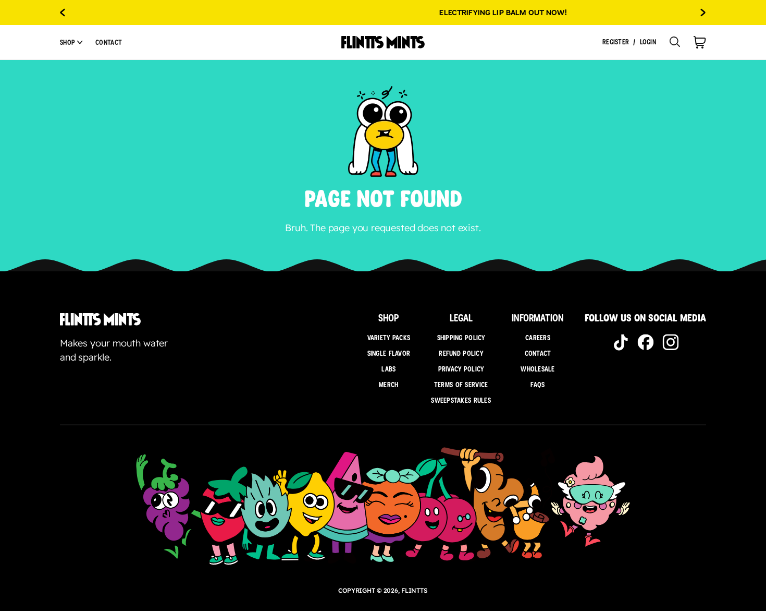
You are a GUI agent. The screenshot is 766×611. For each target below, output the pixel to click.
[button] (71, 42)
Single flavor (389, 353)
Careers (537, 337)
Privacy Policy (461, 369)
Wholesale (538, 369)
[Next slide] (703, 12)
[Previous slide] (63, 12)
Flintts (414, 590)
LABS (388, 369)
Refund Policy (461, 353)
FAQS (537, 384)
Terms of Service (461, 384)
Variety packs (389, 337)
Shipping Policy (461, 337)
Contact (108, 42)
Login (648, 42)
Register (615, 42)
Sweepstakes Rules (461, 400)
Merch (388, 384)
